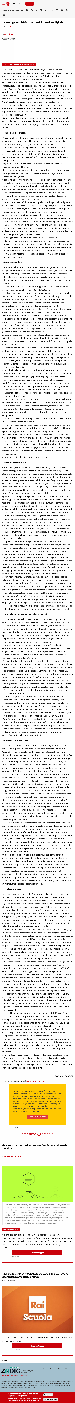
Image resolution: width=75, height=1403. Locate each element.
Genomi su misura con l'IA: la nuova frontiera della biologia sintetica (34, 1146)
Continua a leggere (37, 1252)
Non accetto (48, 1395)
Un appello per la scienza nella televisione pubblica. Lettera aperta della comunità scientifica (35, 1275)
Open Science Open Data (38, 1081)
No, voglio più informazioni (30, 1400)
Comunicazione (8, 64)
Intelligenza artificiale (11, 1229)
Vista (6, 27)
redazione (8, 34)
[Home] (15, 3)
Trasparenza (23, 1375)
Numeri (16, 64)
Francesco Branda (12, 1156)
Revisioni (13, 27)
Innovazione (24, 64)
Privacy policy (5, 1375)
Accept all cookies (50, 1399)
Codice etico (14, 1375)
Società (32, 64)
